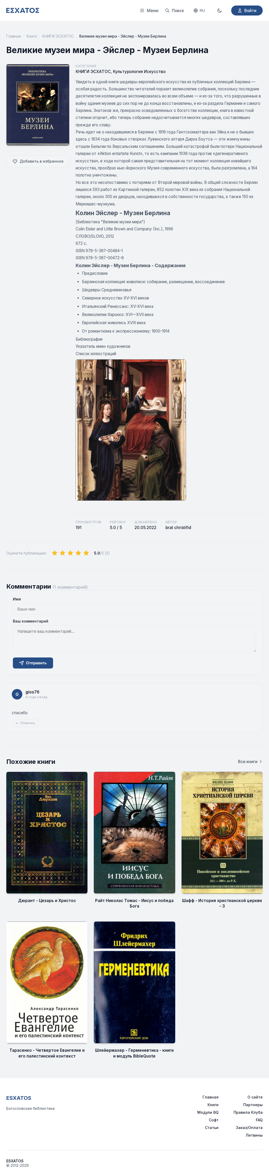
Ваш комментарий (30, 621)
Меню (153, 10)
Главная (13, 36)
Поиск (178, 10)
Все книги (247, 761)
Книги (32, 36)
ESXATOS (18, 1098)
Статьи (212, 1127)
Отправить (36, 663)
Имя (17, 599)
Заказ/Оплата (249, 1127)
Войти (250, 10)
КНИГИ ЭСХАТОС (58, 36)
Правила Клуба (248, 1112)
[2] (62, 553)
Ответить (27, 723)
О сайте (255, 1097)
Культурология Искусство (139, 71)
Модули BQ (208, 1112)
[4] (78, 553)
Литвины (254, 1135)
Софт (214, 1120)
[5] (86, 553)
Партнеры (253, 1104)
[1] (54, 553)
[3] (70, 553)
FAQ (259, 1120)
